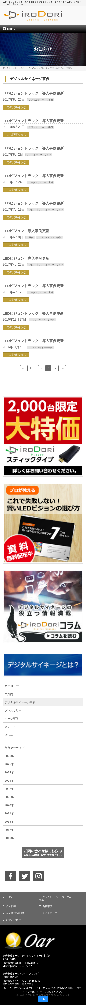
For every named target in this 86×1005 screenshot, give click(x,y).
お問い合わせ (13, 919)
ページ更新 (12, 718)
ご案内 (32, 210)
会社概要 (11, 906)
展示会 (9, 735)
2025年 (9, 764)
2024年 (9, 772)
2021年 (9, 797)
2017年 (9, 829)
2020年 (9, 805)
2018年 (9, 821)
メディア (10, 726)
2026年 (9, 756)
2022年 (9, 788)
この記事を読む (16, 107)
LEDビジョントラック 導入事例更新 (33, 93)
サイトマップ (50, 913)
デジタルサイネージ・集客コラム (56, 898)
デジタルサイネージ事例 (41, 100)
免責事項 (47, 906)
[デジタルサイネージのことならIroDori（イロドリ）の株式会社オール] (43, 18)
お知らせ (11, 897)
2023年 (9, 780)
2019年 (9, 813)
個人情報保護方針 (15, 913)
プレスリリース (14, 710)
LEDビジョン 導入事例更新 (26, 231)
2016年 (9, 838)
